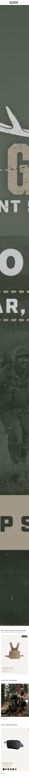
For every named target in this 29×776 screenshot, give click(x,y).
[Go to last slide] (2, 654)
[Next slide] (26, 654)
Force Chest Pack (7, 667)
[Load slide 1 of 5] (3, 624)
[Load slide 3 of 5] (14, 624)
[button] (2, 2)
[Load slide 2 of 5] (9, 624)
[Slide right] (26, 701)
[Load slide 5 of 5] (26, 624)
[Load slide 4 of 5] (20, 624)
